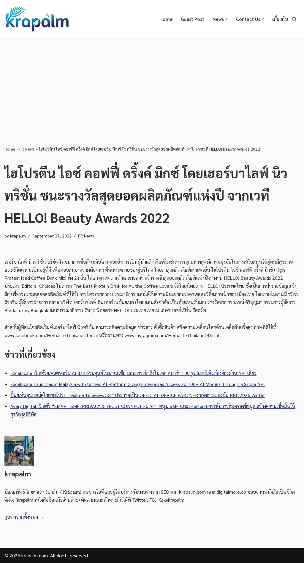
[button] (226, 19)
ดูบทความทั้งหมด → (24, 517)
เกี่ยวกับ (280, 19)
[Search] (294, 19)
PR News (27, 148)
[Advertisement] (152, 82)
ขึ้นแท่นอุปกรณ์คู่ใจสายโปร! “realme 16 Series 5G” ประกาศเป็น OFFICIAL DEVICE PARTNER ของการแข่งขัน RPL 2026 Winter (137, 395)
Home (165, 19)
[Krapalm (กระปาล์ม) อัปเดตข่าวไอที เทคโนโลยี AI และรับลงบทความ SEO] (37, 18)
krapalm (18, 235)
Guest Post (192, 19)
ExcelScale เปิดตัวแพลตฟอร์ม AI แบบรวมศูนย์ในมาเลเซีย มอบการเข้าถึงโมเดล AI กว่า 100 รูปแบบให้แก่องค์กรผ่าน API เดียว (133, 373)
